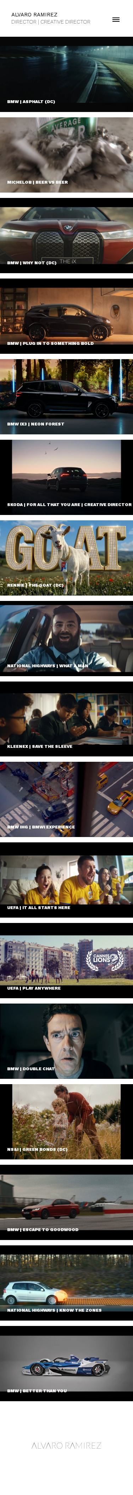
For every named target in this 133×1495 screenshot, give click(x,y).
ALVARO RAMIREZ (66, 1445)
